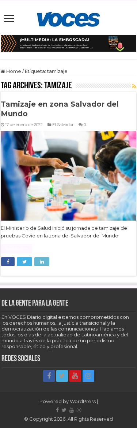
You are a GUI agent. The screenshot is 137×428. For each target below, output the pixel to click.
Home (13, 71)
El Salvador (63, 124)
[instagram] (88, 376)
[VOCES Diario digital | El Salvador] (68, 17)
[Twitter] (62, 376)
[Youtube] (75, 376)
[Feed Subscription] (134, 86)
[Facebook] (49, 376)
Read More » (16, 248)
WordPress (83, 401)
